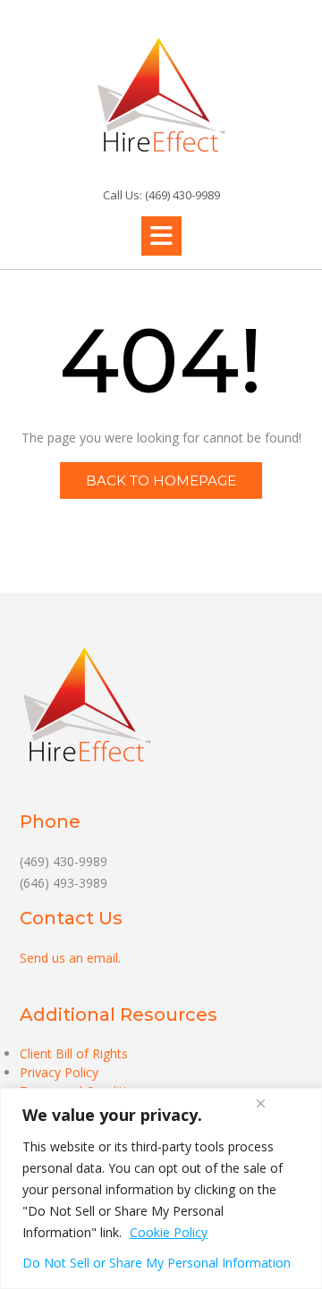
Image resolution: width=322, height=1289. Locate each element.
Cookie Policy (169, 1232)
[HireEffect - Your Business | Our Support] (161, 95)
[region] (161, 1188)
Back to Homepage (161, 480)
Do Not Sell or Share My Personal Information (156, 1262)
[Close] (260, 1103)
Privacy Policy (59, 1072)
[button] (161, 236)
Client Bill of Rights (74, 1053)
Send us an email (69, 957)
